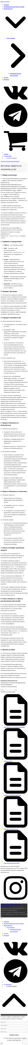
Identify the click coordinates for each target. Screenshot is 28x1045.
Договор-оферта (6, 906)
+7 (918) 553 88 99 (11, 158)
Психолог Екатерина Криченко (10, 161)
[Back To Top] (14, 1015)
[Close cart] (1, 918)
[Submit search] (16, 690)
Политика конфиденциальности (11, 904)
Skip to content (5, 1)
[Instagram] (15, 900)
